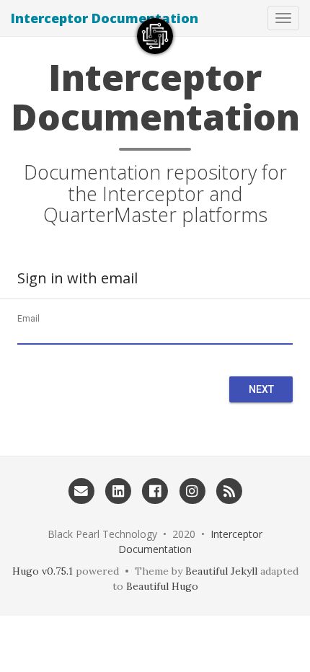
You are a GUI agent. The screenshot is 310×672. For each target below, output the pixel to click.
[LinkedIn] (118, 490)
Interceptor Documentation (104, 18)
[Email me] (81, 490)
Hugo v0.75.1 (42, 571)
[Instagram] (192, 490)
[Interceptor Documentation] (155, 36)
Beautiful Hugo (162, 586)
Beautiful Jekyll (221, 571)
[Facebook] (154, 490)
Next (261, 389)
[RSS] (229, 490)
